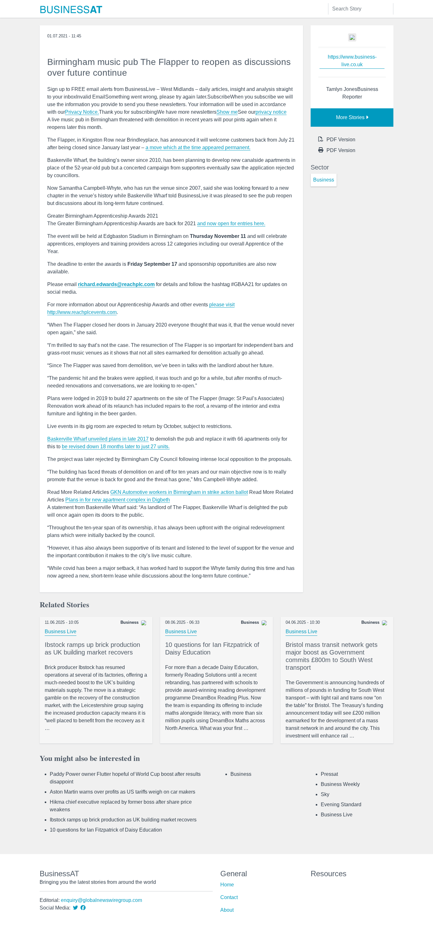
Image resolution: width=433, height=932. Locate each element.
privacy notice (271, 112)
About (227, 910)
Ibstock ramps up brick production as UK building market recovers (123, 819)
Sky (325, 794)
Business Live (60, 631)
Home (227, 884)
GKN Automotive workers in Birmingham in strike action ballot (179, 492)
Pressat (329, 774)
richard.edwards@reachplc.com (116, 284)
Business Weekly (340, 784)
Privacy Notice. (82, 112)
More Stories (351, 117)
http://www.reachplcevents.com (82, 312)
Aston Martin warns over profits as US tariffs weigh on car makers (122, 792)
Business (240, 774)
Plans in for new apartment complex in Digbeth (117, 499)
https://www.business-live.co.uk (352, 60)
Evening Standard (341, 804)
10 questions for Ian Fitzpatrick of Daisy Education (106, 830)
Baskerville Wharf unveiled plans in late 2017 (98, 439)
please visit (222, 304)
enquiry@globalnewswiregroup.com (101, 900)
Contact (229, 897)
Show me (227, 112)
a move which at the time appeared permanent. (197, 147)
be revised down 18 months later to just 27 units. (116, 446)
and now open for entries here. (231, 223)
